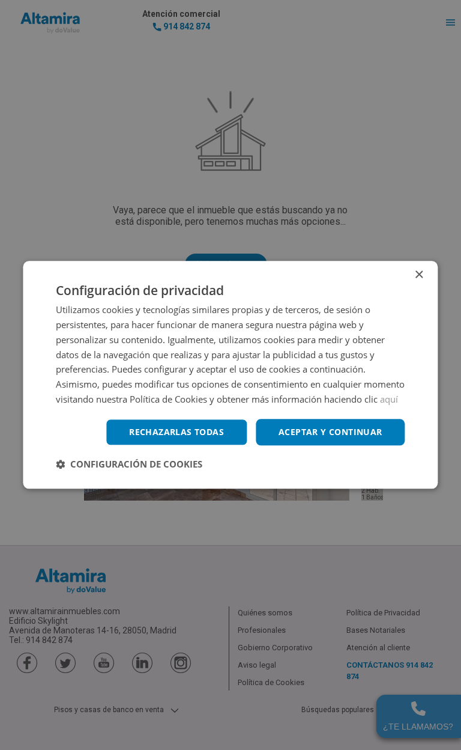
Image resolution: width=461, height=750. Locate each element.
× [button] (418, 274)
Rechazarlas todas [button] (176, 432)
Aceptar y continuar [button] (330, 432)
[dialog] (230, 375)
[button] (129, 464)
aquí (389, 399)
